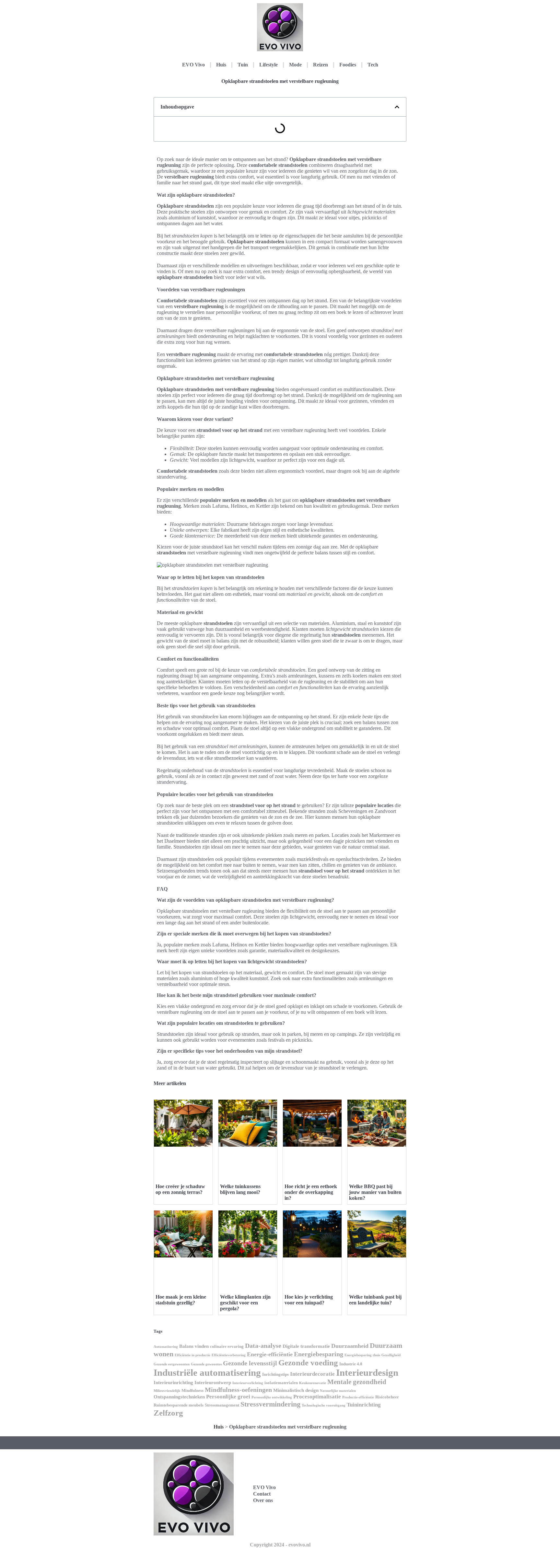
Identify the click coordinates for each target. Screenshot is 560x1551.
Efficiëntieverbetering (229, 1355)
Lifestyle (268, 64)
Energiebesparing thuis (362, 1355)
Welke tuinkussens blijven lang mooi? (240, 1189)
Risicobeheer (387, 1397)
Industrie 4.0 (350, 1363)
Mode (295, 64)
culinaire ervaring (227, 1346)
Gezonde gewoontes (206, 1364)
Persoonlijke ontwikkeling (271, 1397)
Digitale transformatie (306, 1346)
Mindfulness (192, 1390)
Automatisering (166, 1346)
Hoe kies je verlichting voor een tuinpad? (309, 1299)
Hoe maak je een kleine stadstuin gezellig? (181, 1299)
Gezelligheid (391, 1355)
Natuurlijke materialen (338, 1391)
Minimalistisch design (296, 1390)
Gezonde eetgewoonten (172, 1364)
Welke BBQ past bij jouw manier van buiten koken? (375, 1192)
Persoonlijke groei (228, 1397)
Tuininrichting (364, 1405)
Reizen (320, 64)
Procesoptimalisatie (317, 1397)
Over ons (263, 1500)
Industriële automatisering (207, 1372)
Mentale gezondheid (356, 1382)
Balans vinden (194, 1346)
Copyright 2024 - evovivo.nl (280, 1544)
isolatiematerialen (281, 1382)
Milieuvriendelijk (167, 1391)
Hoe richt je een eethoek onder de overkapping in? (311, 1192)
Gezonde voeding (308, 1362)
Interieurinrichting (173, 1382)
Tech (373, 64)
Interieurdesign (367, 1372)
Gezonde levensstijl (250, 1363)
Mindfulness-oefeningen (238, 1389)
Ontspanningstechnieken (179, 1396)
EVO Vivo (193, 64)
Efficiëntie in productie (192, 1355)
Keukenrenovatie (312, 1383)
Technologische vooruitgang (323, 1405)
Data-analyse (263, 1345)
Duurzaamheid (349, 1346)
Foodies (347, 64)
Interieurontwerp (212, 1382)
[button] (397, 107)
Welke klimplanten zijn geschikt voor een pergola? (245, 1302)
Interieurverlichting (247, 1383)
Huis (221, 64)
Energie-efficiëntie (270, 1354)
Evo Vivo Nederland (355, 1501)
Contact (262, 1494)
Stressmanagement (222, 1405)
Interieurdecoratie (312, 1374)
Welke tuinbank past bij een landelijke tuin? (375, 1299)
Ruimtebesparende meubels (179, 1405)
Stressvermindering (270, 1404)
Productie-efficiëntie (358, 1397)
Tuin (243, 64)
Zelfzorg (168, 1412)
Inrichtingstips (275, 1374)
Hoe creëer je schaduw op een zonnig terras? (180, 1189)
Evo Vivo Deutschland (357, 1472)
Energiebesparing (318, 1354)
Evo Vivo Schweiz (352, 1515)
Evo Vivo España (352, 1486)
